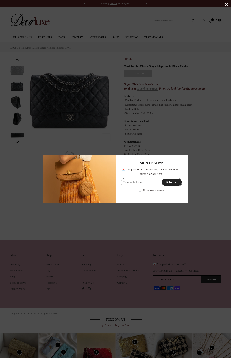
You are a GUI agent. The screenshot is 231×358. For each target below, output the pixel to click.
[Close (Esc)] (226, 4)
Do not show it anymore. (154, 190)
